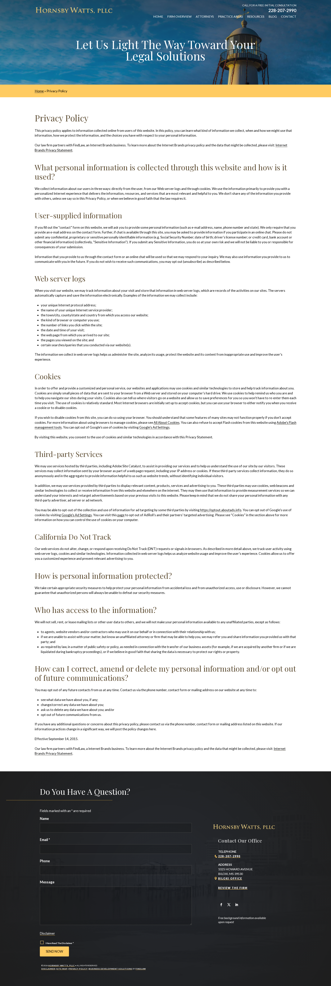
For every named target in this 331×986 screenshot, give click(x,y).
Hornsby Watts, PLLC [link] (61, 965)
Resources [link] (255, 16)
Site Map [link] (62, 969)
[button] (221, 905)
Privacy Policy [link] (78, 969)
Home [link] (158, 16)
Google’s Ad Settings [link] (154, 427)
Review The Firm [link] (232, 888)
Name (44, 818)
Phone (45, 861)
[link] (74, 10)
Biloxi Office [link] (230, 878)
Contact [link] (288, 16)
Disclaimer (47, 933)
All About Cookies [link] (166, 422)
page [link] (121, 515)
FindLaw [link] (141, 969)
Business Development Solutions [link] (110, 969)
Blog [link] (273, 16)
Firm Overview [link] (179, 16)
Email (45, 840)
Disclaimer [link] (48, 969)
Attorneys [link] (205, 16)
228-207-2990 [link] (282, 10)
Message (47, 882)
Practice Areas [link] (230, 16)
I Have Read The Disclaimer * (60, 943)
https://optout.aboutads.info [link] (220, 510)
